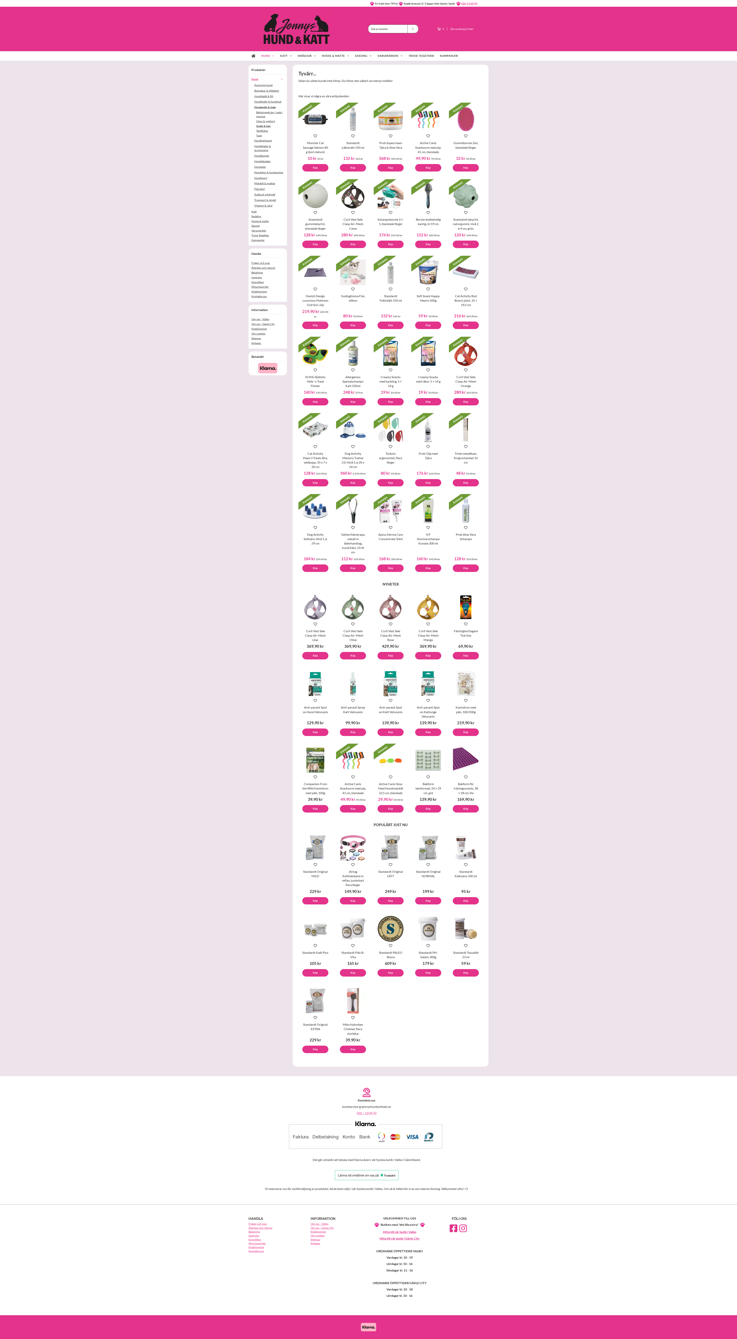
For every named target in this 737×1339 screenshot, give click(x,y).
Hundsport (260, 178)
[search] (413, 29)
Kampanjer (449, 55)
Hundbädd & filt (263, 96)
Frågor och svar (260, 263)
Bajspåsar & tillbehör (266, 90)
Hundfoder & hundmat (267, 101)
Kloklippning (259, 291)
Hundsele (260, 166)
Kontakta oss (259, 296)
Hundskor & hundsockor (268, 172)
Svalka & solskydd (264, 194)
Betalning (257, 272)
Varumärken (388, 55)
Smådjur (305, 55)
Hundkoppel (261, 155)
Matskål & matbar (264, 183)
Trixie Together (421, 55)
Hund (265, 55)
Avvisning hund (263, 85)
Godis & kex (263, 126)
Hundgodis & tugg (265, 107)
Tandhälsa (262, 130)
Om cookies (258, 333)
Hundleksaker (262, 161)
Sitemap (256, 338)
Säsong (361, 55)
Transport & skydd (265, 200)
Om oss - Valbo (260, 319)
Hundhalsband (263, 140)
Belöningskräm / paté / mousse (269, 114)
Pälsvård (259, 189)
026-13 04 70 (469, 3)
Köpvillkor (257, 282)
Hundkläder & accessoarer (262, 148)
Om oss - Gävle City (263, 324)
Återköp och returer (263, 267)
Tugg (259, 135)
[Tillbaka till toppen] (483, 1333)
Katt (284, 55)
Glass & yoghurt (265, 121)
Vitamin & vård (263, 205)
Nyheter (256, 343)
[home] (253, 56)
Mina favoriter (260, 286)
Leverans (256, 277)
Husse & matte (333, 55)
